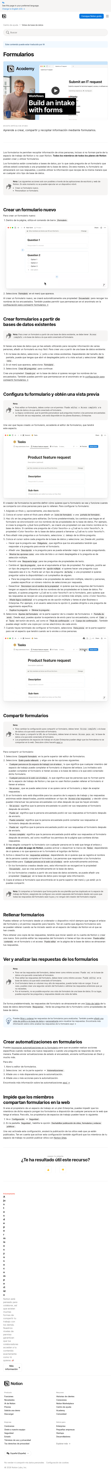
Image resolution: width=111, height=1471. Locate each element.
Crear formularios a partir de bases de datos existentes (31, 321)
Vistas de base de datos (32, 25)
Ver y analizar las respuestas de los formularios (50, 959)
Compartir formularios (25, 715)
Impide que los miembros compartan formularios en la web (36, 1099)
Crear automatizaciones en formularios (42, 1041)
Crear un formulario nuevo (29, 209)
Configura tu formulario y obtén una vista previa (51, 394)
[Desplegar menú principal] (107, 16)
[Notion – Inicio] (4, 16)
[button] (57, 257)
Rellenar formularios (23, 914)
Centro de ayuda (10, 25)
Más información (12, 1367)
